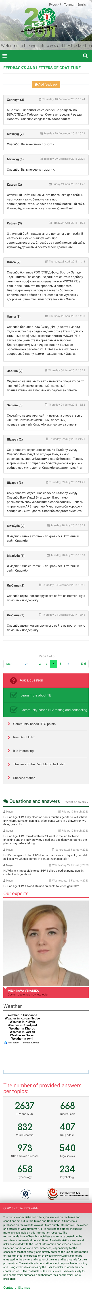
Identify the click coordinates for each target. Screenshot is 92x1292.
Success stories (24, 778)
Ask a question (31, 680)
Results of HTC (24, 737)
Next (67, 664)
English (82, 4)
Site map (24, 1287)
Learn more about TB (36, 695)
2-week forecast (31, 1042)
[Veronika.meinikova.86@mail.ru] (46, 943)
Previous (12, 1194)
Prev (26, 664)
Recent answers (75, 802)
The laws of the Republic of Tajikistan (39, 764)
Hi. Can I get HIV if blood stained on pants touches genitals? (41, 886)
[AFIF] (39, 22)
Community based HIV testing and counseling (54, 710)
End (83, 663)
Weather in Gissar (22, 1035)
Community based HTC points (34, 724)
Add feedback (47, 84)
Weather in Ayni (22, 1038)
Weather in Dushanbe (22, 1015)
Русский (55, 4)
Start (9, 663)
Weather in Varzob (22, 1032)
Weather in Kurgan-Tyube (22, 1018)
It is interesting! (24, 750)
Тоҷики (69, 4)
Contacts (9, 1287)
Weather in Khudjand (22, 1025)
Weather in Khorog (22, 1028)
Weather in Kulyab (22, 1021)
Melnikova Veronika (23, 990)
